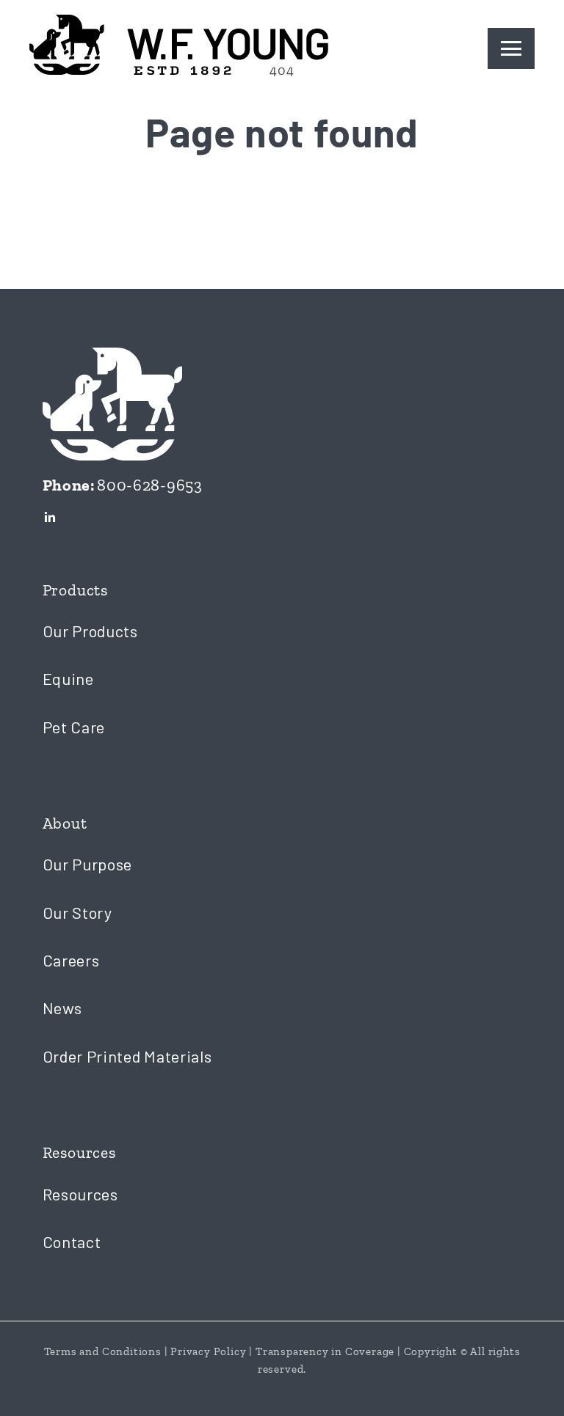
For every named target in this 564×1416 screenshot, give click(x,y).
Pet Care (74, 726)
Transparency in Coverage (325, 1351)
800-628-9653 (149, 485)
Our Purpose (88, 863)
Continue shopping (282, 210)
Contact (72, 1241)
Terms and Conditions (103, 1351)
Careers (71, 959)
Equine (68, 678)
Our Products (90, 630)
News (62, 1007)
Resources (80, 1193)
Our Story (77, 912)
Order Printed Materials (127, 1055)
